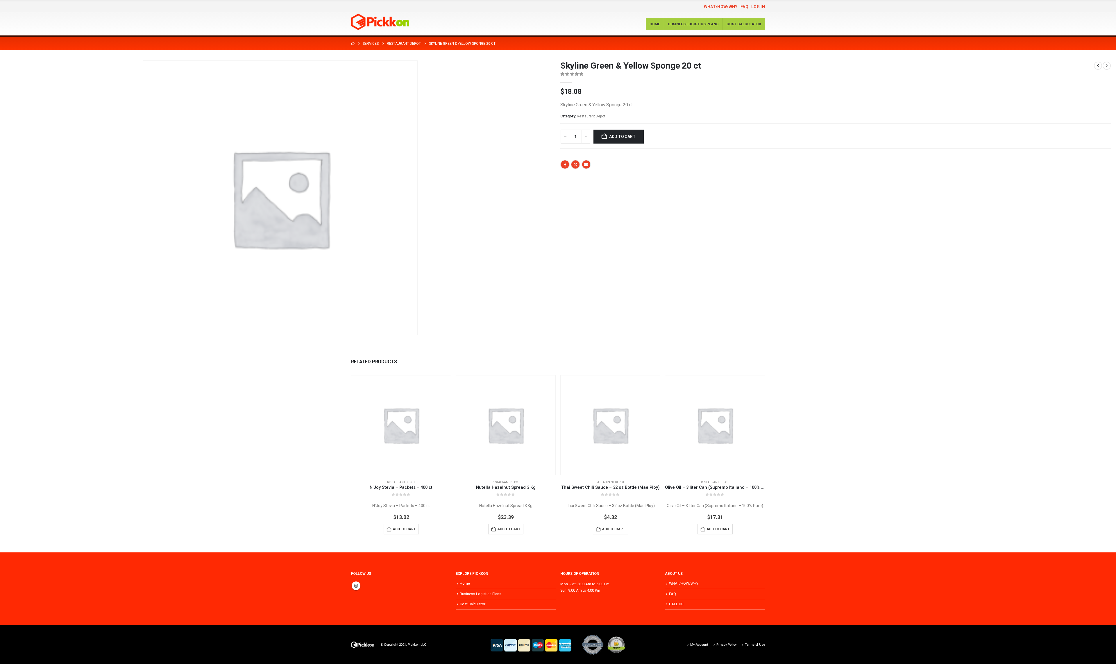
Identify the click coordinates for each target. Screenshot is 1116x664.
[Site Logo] (380, 22)
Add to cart (622, 136)
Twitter (575, 164)
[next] (1107, 66)
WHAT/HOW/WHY (721, 6)
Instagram (356, 585)
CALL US (676, 604)
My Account (699, 644)
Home (655, 24)
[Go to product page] (401, 425)
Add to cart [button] (404, 529)
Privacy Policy (726, 644)
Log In (758, 6)
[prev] (1098, 66)
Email (586, 164)
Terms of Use (755, 644)
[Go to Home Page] (353, 43)
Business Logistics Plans (693, 24)
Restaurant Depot (591, 116)
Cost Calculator (744, 24)
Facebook (565, 164)
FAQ (744, 6)
